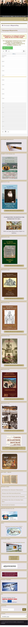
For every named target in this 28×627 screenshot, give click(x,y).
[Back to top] (24, 622)
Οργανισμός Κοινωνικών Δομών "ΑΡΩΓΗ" (13, 526)
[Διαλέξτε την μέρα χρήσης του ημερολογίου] (6, 51)
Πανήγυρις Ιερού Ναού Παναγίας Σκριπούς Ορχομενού (13, 496)
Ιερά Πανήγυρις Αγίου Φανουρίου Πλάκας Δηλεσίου (12, 490)
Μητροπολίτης (15, 25)
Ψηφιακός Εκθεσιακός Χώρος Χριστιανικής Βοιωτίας (14, 542)
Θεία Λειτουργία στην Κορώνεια (8, 504)
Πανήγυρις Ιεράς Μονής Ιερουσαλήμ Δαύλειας (11, 493)
